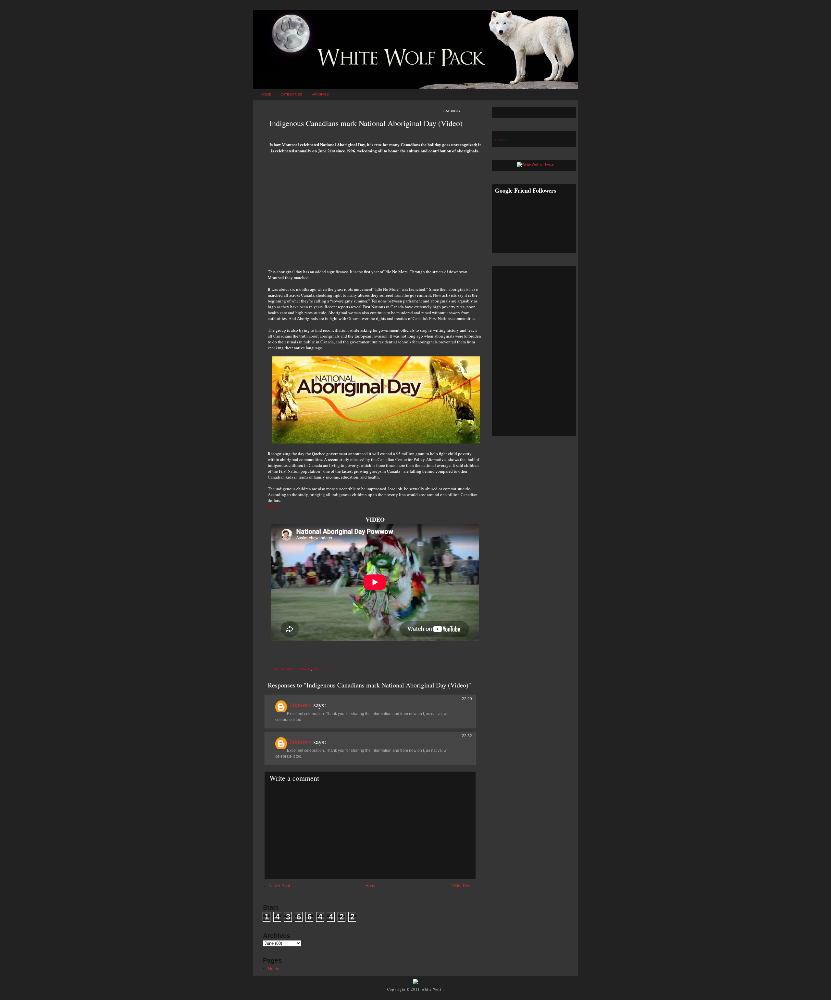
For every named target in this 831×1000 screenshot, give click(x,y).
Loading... (502, 140)
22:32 (467, 736)
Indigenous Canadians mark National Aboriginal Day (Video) (366, 123)
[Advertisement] (374, 213)
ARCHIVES (320, 94)
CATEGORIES (291, 94)
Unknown (299, 704)
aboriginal (285, 669)
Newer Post (279, 885)
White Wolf (432, 989)
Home (266, 94)
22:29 (467, 699)
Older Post (462, 885)
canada (304, 669)
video (318, 669)
